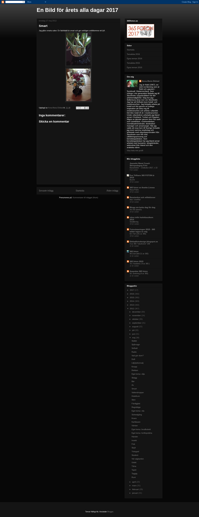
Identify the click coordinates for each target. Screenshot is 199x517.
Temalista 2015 (133, 63)
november (136, 315)
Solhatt (135, 348)
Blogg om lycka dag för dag (142, 207)
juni (134, 334)
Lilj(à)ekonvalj (137, 363)
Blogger (110, 512)
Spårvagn (136, 344)
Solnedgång (137, 415)
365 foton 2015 (136, 261)
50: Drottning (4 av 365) (139, 273)
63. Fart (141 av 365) (138, 234)
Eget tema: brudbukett (141, 429)
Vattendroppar (138, 392)
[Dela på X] (82, 108)
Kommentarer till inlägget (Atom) (85, 198)
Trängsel (135, 451)
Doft (133, 359)
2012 (132, 308)
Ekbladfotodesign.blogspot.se (144, 241)
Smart (134, 389)
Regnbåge (136, 407)
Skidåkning (134, 222)
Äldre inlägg (112, 191)
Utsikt (134, 462)
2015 (132, 297)
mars (134, 485)
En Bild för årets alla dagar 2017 (77, 10)
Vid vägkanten (138, 459)
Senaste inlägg (46, 191)
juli (133, 330)
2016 (132, 294)
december (136, 312)
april (134, 482)
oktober (135, 319)
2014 (132, 301)
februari (135, 489)
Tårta (134, 466)
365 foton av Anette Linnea (142, 187)
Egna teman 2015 (134, 67)
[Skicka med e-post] (77, 108)
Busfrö (132, 180)
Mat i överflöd (135, 200)
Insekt (134, 440)
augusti (135, 326)
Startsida (80, 191)
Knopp (134, 367)
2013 (132, 305)
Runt (134, 477)
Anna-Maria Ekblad (150, 81)
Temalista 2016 (133, 54)
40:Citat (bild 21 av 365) (139, 254)
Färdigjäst (136, 403)
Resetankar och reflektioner (142, 197)
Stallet (134, 341)
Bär (133, 381)
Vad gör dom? (138, 355)
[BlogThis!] (80, 108)
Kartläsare (136, 422)
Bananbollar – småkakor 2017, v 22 (143, 168)
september (137, 323)
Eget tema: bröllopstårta (142, 433)
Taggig (134, 473)
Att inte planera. (136, 210)
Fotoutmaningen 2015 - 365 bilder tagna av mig (142, 230)
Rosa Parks (134, 190)
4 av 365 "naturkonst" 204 (140, 244)
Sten (134, 400)
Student (135, 455)
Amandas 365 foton (139, 271)
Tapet (134, 470)
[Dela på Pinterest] (87, 108)
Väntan (135, 425)
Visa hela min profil (135, 150)
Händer (135, 437)
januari (135, 493)
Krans (134, 418)
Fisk (133, 444)
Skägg (134, 378)
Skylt (134, 448)
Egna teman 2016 (134, 58)
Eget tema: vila (138, 411)
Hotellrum (136, 396)
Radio (134, 352)
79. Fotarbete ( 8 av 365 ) (140, 264)
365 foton (134, 251)
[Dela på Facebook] (85, 108)
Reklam (135, 370)
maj (134, 338)
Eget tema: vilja (138, 374)
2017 (132, 290)
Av (133, 385)
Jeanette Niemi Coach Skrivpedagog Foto (140, 164)
